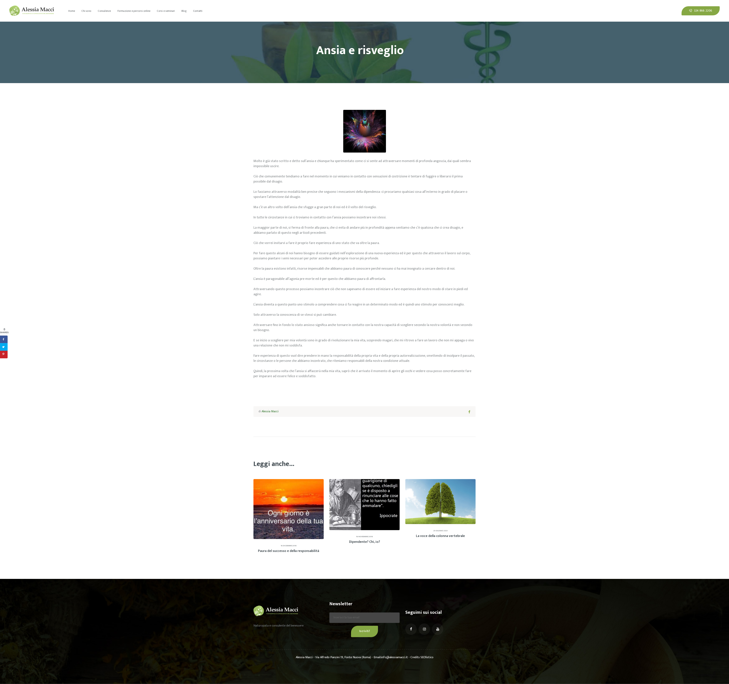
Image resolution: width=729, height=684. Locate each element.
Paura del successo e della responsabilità (288, 551)
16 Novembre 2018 (364, 536)
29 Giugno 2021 (440, 530)
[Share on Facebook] (4, 339)
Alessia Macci (270, 411)
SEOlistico (427, 657)
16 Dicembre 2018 (289, 545)
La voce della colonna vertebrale (440, 536)
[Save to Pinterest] (4, 354)
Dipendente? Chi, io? (364, 542)
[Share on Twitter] (4, 347)
